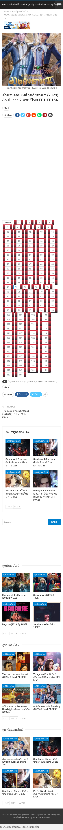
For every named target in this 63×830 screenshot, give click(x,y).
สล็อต (36, 827)
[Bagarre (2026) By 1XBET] (16, 612)
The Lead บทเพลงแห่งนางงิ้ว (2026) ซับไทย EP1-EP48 (15, 414)
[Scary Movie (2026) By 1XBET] (47, 582)
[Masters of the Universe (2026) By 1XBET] (16, 582)
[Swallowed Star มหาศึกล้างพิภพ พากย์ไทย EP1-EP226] (18, 447)
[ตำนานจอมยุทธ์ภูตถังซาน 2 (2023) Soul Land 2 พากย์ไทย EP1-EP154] (16, 746)
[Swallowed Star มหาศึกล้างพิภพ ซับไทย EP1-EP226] (45, 447)
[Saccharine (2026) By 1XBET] (47, 612)
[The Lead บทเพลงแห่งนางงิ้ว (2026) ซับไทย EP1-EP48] (16, 661)
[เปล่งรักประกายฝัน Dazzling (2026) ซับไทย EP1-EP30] (47, 693)
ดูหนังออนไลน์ (9, 575)
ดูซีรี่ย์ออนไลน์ (8, 654)
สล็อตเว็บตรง (5, 827)
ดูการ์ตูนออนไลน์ (13, 441)
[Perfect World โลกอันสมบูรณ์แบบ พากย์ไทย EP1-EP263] (18, 478)
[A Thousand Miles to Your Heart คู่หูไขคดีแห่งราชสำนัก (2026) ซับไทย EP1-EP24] (16, 693)
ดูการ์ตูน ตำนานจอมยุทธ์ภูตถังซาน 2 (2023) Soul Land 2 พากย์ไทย (32, 381)
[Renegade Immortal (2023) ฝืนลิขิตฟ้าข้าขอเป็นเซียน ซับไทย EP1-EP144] (45, 478)
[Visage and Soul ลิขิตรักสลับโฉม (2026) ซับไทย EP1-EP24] (47, 661)
